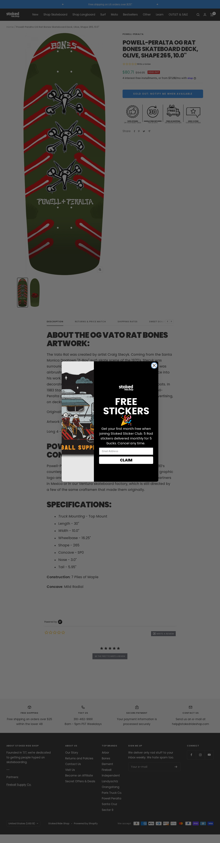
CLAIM (126, 460)
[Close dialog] (154, 365)
